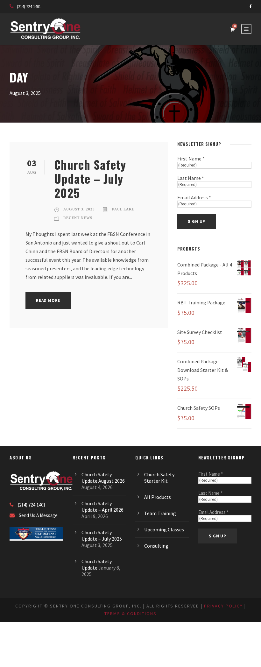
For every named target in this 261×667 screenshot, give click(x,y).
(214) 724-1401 (29, 6)
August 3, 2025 (79, 209)
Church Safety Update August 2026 (103, 477)
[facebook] (250, 6)
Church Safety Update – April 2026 (102, 506)
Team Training (160, 513)
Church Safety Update (96, 564)
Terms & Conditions (130, 613)
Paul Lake (123, 209)
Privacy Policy (223, 606)
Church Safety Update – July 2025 (90, 179)
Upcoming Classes (164, 529)
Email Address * (194, 197)
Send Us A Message (38, 515)
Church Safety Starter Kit (159, 477)
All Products (157, 497)
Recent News (77, 218)
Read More (48, 300)
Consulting (156, 546)
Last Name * (190, 178)
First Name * (191, 158)
